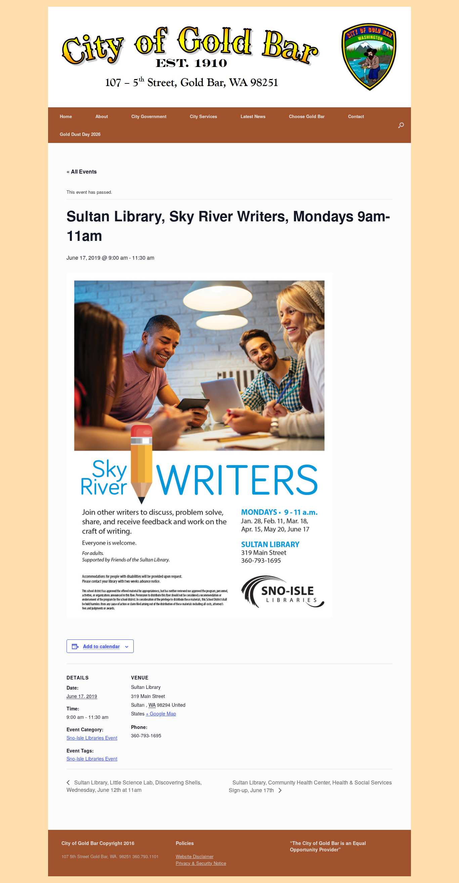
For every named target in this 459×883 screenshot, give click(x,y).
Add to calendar (101, 646)
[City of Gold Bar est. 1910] (229, 57)
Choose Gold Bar (307, 116)
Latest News (253, 116)
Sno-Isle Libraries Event (92, 737)
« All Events (82, 171)
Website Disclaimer (194, 856)
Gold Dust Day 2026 (80, 134)
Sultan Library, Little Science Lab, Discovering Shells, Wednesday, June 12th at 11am (134, 786)
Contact (356, 116)
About (101, 116)
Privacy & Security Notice (201, 863)
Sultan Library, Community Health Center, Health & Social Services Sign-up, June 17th (310, 786)
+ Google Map (161, 713)
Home (66, 116)
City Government (148, 116)
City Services (203, 116)
